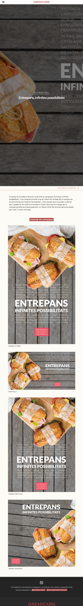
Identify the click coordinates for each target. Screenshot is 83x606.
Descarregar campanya (67, 188)
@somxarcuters (38, 590)
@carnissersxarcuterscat (57, 590)
